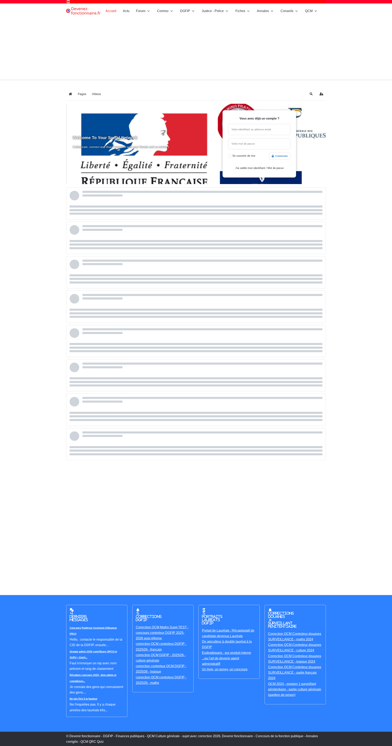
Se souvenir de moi (243, 155)
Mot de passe (275, 168)
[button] (311, 94)
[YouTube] (68, 1)
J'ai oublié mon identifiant (250, 168)
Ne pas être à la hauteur (83, 698)
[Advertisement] (196, 49)
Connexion (281, 156)
